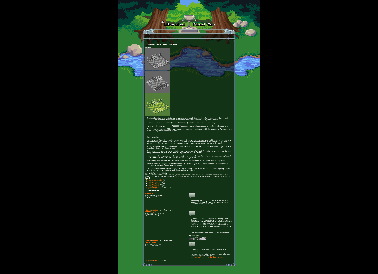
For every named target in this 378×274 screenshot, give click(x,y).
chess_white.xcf (153, 184)
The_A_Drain (150, 242)
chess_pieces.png (154, 180)
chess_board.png (153, 182)
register (156, 187)
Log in (148, 187)
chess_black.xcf (153, 186)
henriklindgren (151, 211)
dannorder (149, 193)
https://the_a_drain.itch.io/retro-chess (209, 257)
